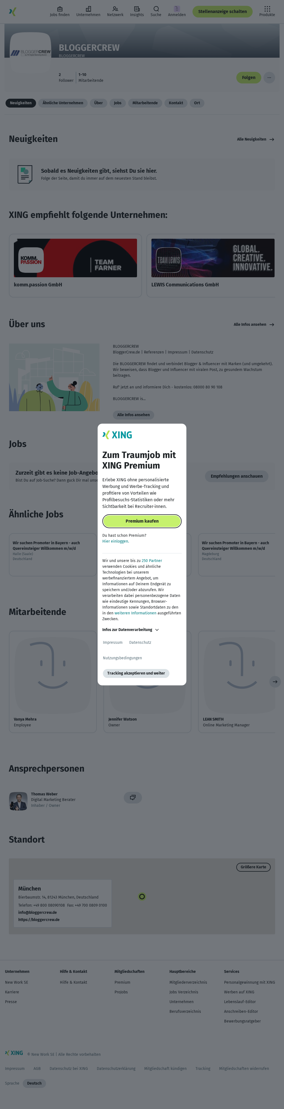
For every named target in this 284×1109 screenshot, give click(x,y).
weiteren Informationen (135, 613)
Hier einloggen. (115, 541)
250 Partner (152, 560)
